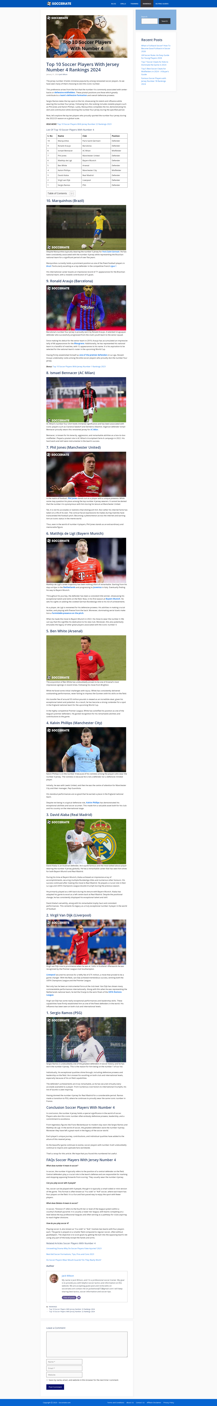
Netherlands (69, 587)
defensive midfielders (64, 92)
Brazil (48, 266)
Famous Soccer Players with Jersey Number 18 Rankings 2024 (153, 81)
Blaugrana (79, 343)
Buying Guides (162, 3)
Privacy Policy (168, 1402)
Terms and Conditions (115, 1402)
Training (134, 3)
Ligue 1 (113, 266)
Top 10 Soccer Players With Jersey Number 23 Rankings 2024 (72, 1309)
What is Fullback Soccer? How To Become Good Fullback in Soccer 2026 (155, 48)
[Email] (79, 1297)
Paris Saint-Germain (110, 251)
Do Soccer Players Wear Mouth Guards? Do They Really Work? (73, 1260)
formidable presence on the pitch (68, 613)
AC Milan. (94, 429)
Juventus (97, 587)
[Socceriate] (59, 3)
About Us (130, 1402)
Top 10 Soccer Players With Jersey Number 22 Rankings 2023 (84, 124)
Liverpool (50, 974)
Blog (113, 3)
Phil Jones (72, 498)
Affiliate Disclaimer (154, 1402)
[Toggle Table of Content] (70, 194)
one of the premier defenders (93, 355)
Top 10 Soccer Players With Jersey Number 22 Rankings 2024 (72, 1311)
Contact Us (140, 1402)
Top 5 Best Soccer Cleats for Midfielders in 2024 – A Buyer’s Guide (155, 71)
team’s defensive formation (73, 95)
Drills (123, 3)
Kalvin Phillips (92, 802)
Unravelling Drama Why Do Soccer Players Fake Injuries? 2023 (74, 1248)
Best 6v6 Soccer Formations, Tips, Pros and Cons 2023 (70, 1254)
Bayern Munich (113, 599)
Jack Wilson (63, 74)
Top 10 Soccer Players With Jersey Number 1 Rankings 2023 (79, 366)
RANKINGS (147, 3)
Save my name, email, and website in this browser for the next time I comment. (84, 1380)
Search (144, 16)
